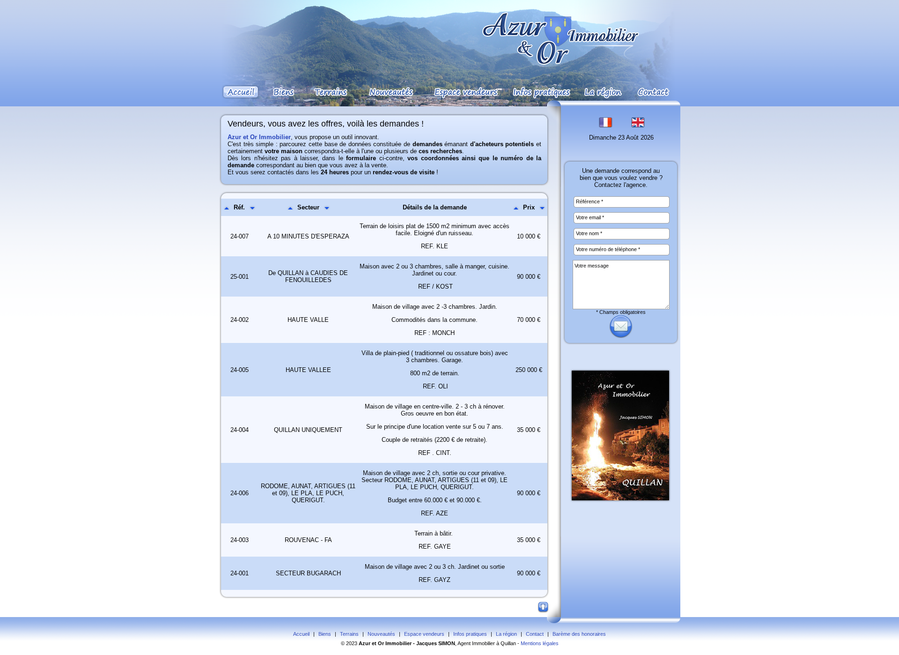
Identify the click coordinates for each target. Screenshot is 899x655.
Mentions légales (540, 643)
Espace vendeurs (424, 634)
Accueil (301, 634)
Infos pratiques (470, 634)
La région (506, 634)
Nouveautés (381, 634)
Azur (364, 643)
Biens (324, 634)
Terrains (349, 634)
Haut (544, 608)
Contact (535, 634)
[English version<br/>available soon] (638, 125)
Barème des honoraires (579, 634)
